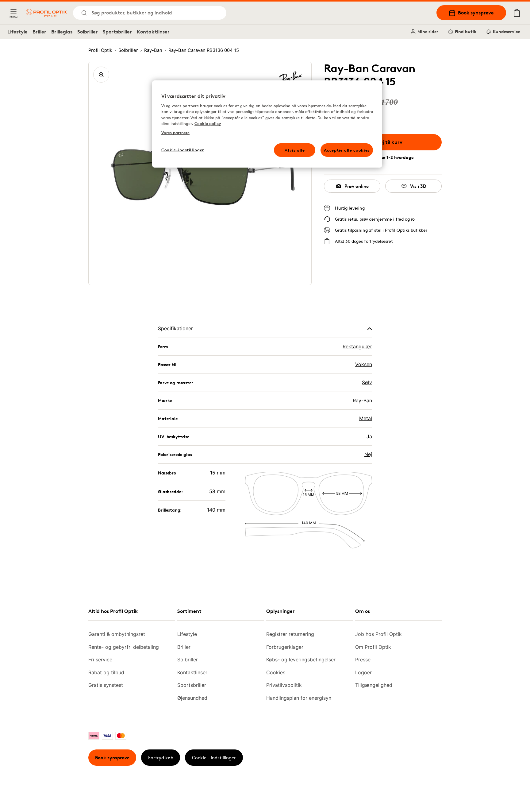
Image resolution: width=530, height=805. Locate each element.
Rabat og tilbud (106, 672)
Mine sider (427, 31)
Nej (368, 454)
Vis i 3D (418, 186)
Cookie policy (207, 123)
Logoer (363, 672)
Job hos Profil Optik (378, 634)
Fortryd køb (160, 757)
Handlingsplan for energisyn (298, 698)
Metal (365, 418)
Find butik (465, 31)
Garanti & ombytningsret (116, 634)
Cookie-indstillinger (182, 149)
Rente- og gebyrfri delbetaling (123, 647)
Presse (363, 659)
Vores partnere (175, 132)
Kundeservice (506, 31)
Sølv (367, 382)
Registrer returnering (290, 634)
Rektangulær (357, 346)
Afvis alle (295, 150)
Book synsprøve (476, 13)
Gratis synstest (105, 685)
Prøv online (356, 186)
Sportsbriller (117, 32)
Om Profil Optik (373, 647)
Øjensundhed (192, 698)
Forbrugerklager (284, 647)
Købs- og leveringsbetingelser (301, 659)
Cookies (275, 672)
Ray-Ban (362, 400)
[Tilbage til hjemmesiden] (46, 12)
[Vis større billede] (101, 75)
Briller (39, 32)
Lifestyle (17, 32)
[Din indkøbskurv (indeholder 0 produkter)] (517, 13)
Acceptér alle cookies (347, 150)
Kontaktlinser (153, 32)
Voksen (363, 364)
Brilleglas (61, 32)
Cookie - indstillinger (214, 757)
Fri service (100, 659)
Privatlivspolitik (284, 685)
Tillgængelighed (373, 685)
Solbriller (87, 32)
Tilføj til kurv (387, 142)
